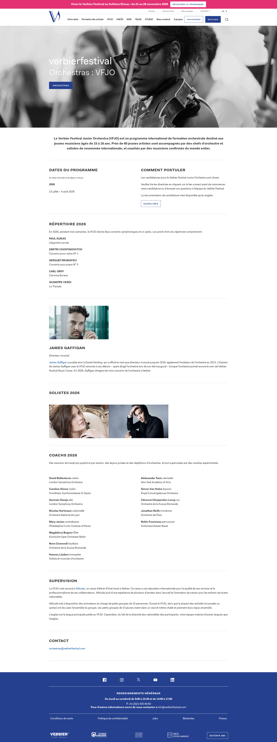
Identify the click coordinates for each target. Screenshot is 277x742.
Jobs (155, 718)
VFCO (110, 19)
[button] (226, 19)
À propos (178, 19)
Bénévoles (188, 718)
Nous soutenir (164, 19)
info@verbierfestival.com (172, 707)
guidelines (150, 204)
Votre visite (72, 19)
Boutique (213, 19)
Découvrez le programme (188, 4)
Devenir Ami (168, 11)
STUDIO (149, 19)
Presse (152, 11)
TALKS (138, 19)
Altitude (80, 589)
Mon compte (187, 11)
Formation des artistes (93, 19)
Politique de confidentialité (113, 718)
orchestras (61, 85)
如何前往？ (206, 11)
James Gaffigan (58, 362)
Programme (194, 19)
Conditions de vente (61, 718)
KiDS (129, 19)
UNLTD (119, 19)
